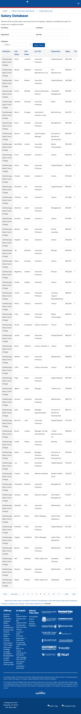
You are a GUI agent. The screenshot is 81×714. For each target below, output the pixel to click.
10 (53, 594)
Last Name (39, 28)
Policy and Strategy (7, 648)
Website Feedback (32, 625)
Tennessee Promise (20, 663)
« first (5, 594)
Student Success (6, 659)
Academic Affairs (6, 622)
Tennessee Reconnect (20, 667)
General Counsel (6, 640)
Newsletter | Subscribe (21, 639)
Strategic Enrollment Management (8, 654)
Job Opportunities (21, 615)
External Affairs (6, 635)
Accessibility (33, 616)
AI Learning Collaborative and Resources (21, 646)
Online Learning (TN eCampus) (21, 653)
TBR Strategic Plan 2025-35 (21, 658)
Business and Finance (8, 631)
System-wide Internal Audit (8, 663)
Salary (67, 51)
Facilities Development (8, 626)
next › (67, 594)
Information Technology (7, 644)
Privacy (31, 621)
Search (31, 619)
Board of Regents (6, 615)
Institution (4, 41)
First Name (4, 28)
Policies (19, 629)
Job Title (39, 34)
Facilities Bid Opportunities (21, 626)
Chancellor (7, 619)
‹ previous (14, 594)
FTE (75, 51)
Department (5, 34)
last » (74, 594)
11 (59, 594)
